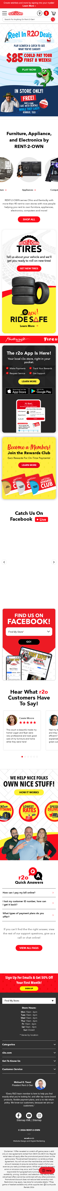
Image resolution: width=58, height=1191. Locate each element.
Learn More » (29, 5)
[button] (4, 562)
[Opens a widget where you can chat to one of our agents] (47, 1171)
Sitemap (37, 1120)
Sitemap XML (24, 1120)
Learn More (29, 381)
